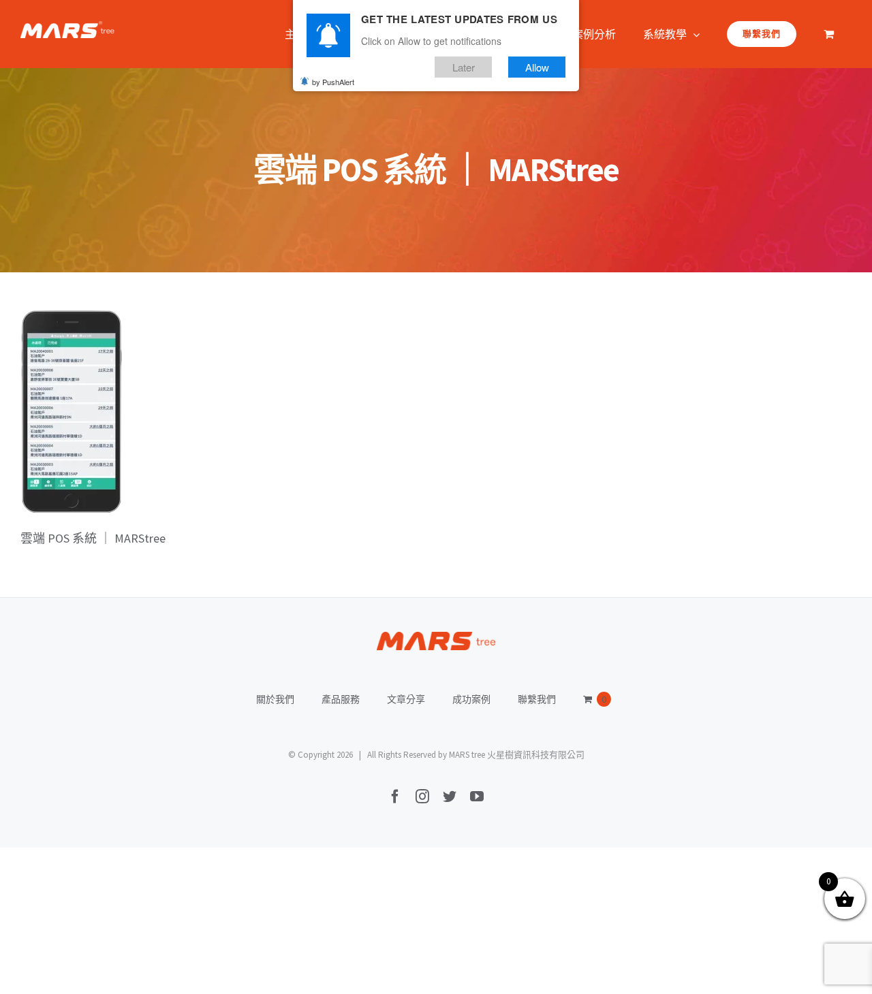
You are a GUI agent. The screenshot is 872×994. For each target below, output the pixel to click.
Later (463, 67)
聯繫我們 (537, 699)
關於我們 (275, 699)
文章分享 (406, 699)
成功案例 (471, 699)
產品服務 (341, 699)
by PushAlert (333, 81)
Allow (537, 67)
